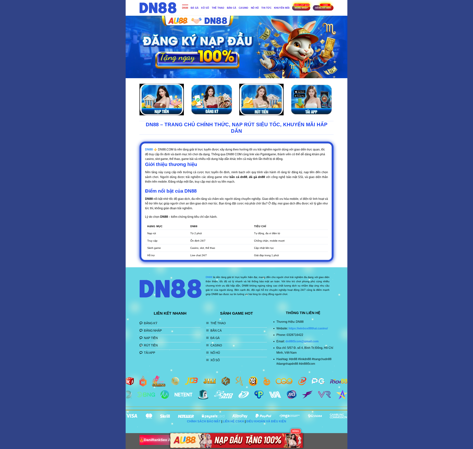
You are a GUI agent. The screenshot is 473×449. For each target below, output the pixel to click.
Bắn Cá (231, 7)
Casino (243, 7)
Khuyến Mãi (282, 7)
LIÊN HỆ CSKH (233, 421)
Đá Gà (194, 7)
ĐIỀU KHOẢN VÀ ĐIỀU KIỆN (266, 421)
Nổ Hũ (255, 7)
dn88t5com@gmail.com (302, 341)
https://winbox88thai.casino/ (308, 328)
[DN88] (157, 7)
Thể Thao (218, 7)
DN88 (185, 7)
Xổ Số (205, 7)
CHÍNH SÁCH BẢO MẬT (204, 421)
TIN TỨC (266, 7)
